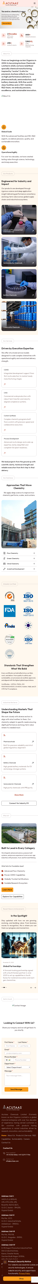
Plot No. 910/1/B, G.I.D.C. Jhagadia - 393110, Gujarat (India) (11, 1237)
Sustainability (17, 1139)
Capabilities (6, 1139)
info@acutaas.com (12, 1161)
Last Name (23, 1042)
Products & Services (23, 1135)
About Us (11, 1135)
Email (7, 1049)
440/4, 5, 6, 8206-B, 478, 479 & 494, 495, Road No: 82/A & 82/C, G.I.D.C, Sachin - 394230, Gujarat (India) (11, 1204)
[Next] (35, 987)
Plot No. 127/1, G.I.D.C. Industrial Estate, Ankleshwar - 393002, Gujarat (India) (11, 1222)
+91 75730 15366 (12, 1155)
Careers (27, 1139)
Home (3, 1135)
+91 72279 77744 (24, 1155)
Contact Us (5, 1142)
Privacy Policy (24, 1273)
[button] (9, 1059)
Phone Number (11, 1057)
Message (9, 1071)
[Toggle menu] (35, 3)
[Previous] (31, 987)
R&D (34, 1135)
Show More (19, 795)
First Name (9, 1042)
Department (10, 1063)
